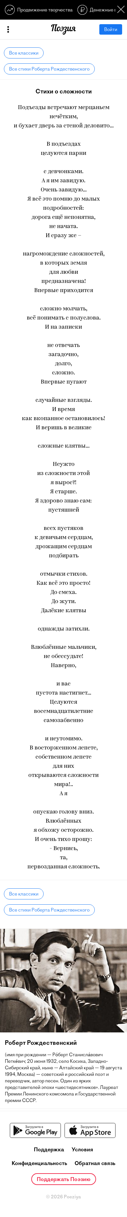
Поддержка (49, 1149)
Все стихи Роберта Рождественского (49, 69)
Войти (110, 29)
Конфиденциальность (39, 1163)
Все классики (23, 53)
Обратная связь (95, 1163)
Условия (82, 1149)
